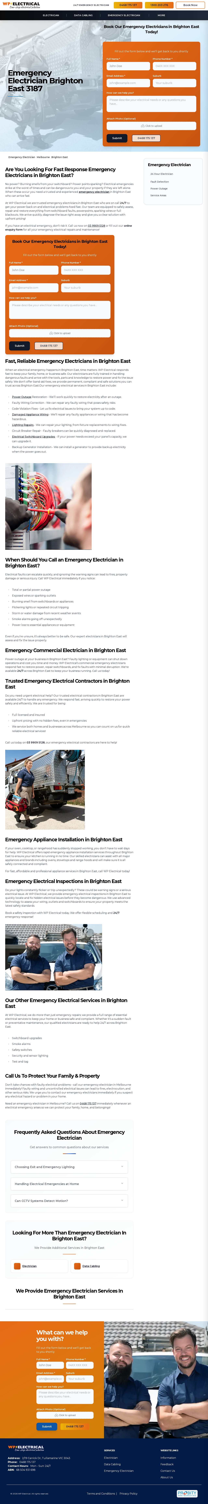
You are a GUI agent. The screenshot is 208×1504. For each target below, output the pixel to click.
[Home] (21, 5)
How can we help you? (120, 92)
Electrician (111, 1457)
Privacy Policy (128, 1493)
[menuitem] (51, 15)
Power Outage (21, 397)
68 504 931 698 (25, 1469)
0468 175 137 (128, 5)
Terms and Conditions (101, 1493)
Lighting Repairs (23, 425)
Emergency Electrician (119, 1470)
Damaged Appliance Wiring (30, 414)
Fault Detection (159, 181)
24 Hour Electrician (161, 173)
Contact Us (168, 1470)
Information (168, 1457)
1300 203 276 (159, 5)
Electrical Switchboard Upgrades (33, 436)
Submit (117, 138)
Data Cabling (112, 1464)
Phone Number (76, 1359)
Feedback (167, 1464)
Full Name (43, 1359)
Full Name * (113, 58)
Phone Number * (162, 58)
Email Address (45, 1373)
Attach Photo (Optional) (121, 118)
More (161, 15)
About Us (167, 1477)
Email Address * (116, 75)
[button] (69, 1167)
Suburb (157, 75)
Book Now (190, 5)
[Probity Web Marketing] (187, 1493)
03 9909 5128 (96, 225)
